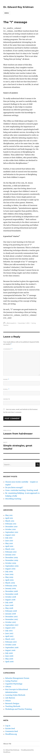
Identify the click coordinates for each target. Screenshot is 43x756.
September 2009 (11, 566)
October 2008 (10, 597)
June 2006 (9, 656)
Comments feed (11, 731)
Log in (7, 726)
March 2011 (9, 521)
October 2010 (10, 529)
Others (8, 701)
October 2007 (10, 622)
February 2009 (11, 586)
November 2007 (11, 619)
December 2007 (11, 617)
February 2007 (11, 642)
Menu (6, 13)
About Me (7, 744)
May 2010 (9, 543)
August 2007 (10, 628)
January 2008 (10, 614)
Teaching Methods (12, 706)
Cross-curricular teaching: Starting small (21, 490)
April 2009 (9, 580)
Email (6, 389)
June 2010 (9, 541)
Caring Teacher (11, 681)
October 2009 (10, 563)
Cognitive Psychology (13, 684)
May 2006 (9, 659)
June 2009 (9, 574)
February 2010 (10, 552)
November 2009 (11, 560)
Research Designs (12, 703)
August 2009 (10, 569)
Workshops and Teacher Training (18, 709)
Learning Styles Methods (15, 695)
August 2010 (10, 535)
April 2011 (9, 518)
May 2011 (8, 515)
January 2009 (10, 588)
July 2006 (9, 653)
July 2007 (9, 631)
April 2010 (9, 546)
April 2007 (9, 636)
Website (6, 399)
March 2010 (9, 549)
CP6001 (8, 687)
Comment (7, 349)
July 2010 (8, 538)
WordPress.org (11, 734)
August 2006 (10, 650)
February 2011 (10, 524)
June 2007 (9, 633)
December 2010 (11, 527)
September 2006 (11, 647)
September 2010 (11, 532)
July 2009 (9, 572)
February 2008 (11, 611)
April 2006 (9, 662)
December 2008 (11, 591)
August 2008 (10, 600)
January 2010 (10, 555)
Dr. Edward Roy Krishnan (18, 7)
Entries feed (10, 728)
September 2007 (11, 625)
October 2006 (10, 645)
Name (6, 379)
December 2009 (11, 557)
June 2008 (9, 605)
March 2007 (10, 639)
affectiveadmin (11, 323)
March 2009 (10, 583)
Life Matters (10, 698)
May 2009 (9, 577)
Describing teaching (13, 499)
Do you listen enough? (14, 487)
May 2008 (9, 608)
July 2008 (9, 602)
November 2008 (11, 594)
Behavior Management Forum (17, 678)
